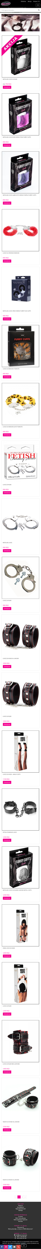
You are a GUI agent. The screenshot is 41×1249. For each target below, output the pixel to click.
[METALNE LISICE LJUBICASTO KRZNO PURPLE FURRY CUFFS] (20, 172)
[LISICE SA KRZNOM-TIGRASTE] (20, 346)
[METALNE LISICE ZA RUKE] (20, 56)
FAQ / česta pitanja (20, 1218)
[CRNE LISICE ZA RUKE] (20, 925)
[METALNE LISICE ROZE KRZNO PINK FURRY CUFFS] (20, 114)
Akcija (29, 1)
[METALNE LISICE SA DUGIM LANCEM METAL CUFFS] (20, 867)
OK (24, 1245)
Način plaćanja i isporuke (20, 1219)
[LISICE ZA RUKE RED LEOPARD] (20, 1041)
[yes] (39, 10)
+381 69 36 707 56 (21, 1238)
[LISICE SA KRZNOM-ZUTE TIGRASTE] (20, 404)
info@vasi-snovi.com (21, 1235)
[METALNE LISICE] (20, 520)
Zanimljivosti (20, 1207)
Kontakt (20, 1221)
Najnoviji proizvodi (20, 1209)
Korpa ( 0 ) (36, 1)
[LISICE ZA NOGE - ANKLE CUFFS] (20, 752)
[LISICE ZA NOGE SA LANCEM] (20, 636)
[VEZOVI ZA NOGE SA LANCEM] (20, 1099)
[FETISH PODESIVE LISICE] (20, 810)
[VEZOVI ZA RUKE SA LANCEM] (20, 1157)
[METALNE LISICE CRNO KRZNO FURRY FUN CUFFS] (20, 288)
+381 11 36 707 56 (21, 1236)
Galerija (20, 1210)
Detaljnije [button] (7, 87)
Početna (23, 1)
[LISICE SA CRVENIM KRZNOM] (20, 230)
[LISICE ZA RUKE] (20, 462)
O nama (20, 1216)
